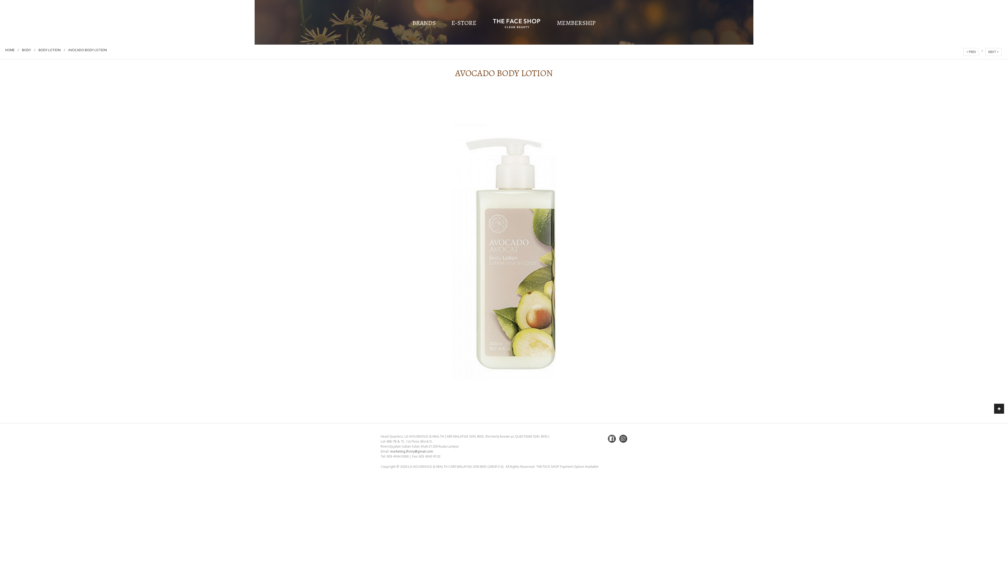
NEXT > (993, 52)
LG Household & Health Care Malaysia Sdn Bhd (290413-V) (455, 466)
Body (26, 50)
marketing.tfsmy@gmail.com (411, 451)
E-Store (464, 23)
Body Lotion (50, 50)
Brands (424, 23)
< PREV (971, 52)
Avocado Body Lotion (87, 50)
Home (9, 50)
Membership (576, 23)
